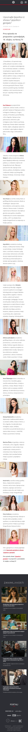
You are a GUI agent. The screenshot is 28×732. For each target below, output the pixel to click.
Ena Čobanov (7, 105)
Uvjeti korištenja (18, 726)
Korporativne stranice (14, 730)
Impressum (8, 726)
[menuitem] (21, 2)
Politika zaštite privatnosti (14, 727)
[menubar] (21, 2)
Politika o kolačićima (14, 728)
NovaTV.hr (14, 2)
